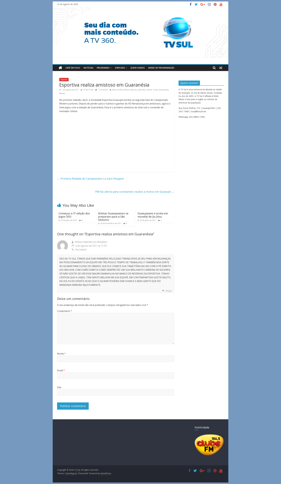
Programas (103, 67)
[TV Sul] (60, 68)
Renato (62, 93)
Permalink (80, 249)
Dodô (119, 89)
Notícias (88, 67)
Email (61, 370)
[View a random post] (220, 68)
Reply (169, 290)
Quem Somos (137, 67)
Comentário (64, 311)
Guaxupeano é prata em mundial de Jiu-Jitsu (153, 215)
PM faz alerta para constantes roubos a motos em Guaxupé (134, 191)
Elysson (134, 89)
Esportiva (142, 89)
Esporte (64, 79)
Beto (114, 89)
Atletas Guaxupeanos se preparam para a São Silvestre (113, 216)
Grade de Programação (161, 67)
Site (59, 387)
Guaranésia (163, 89)
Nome (61, 353)
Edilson (126, 89)
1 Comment (103, 89)
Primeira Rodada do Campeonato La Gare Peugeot (90, 178)
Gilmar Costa (152, 89)
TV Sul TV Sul (88, 89)
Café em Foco (72, 67)
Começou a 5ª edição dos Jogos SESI (74, 215)
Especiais (120, 67)
